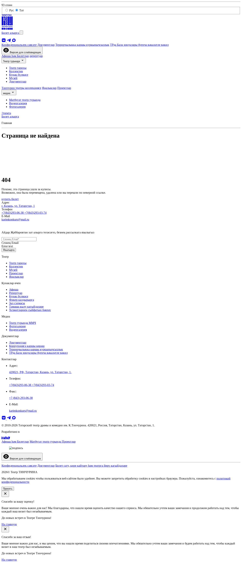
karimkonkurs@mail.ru (15, 219)
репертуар (36, 56)
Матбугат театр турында (24, 99)
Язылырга (8, 250)
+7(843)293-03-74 (35, 212)
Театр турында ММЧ (22, 322)
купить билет (10, 199)
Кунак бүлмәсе (18, 74)
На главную (9, 524)
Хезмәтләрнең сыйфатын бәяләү (30, 310)
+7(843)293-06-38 (13, 212)
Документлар (46, 44)
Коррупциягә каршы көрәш (26, 346)
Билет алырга (11, 32)
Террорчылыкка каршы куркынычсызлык (82, 44)
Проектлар (64, 88)
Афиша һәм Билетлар (15, 56)
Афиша (13, 289)
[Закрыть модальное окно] (5, 494)
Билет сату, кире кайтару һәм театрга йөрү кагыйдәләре (91, 465)
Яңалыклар (49, 88)
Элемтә (6, 113)
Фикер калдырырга (21, 299)
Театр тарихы (17, 67)
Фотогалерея (17, 106)
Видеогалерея (18, 103)
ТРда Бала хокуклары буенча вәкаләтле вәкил (139, 44)
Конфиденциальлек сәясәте (19, 44)
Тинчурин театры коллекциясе (21, 88)
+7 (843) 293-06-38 (21, 397)
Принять (7, 488)
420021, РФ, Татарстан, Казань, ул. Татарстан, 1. (40, 372)
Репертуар (15, 293)
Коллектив (16, 71)
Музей (13, 78)
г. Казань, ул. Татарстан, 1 (18, 205)
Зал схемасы (17, 303)
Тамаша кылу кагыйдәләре (26, 306)
